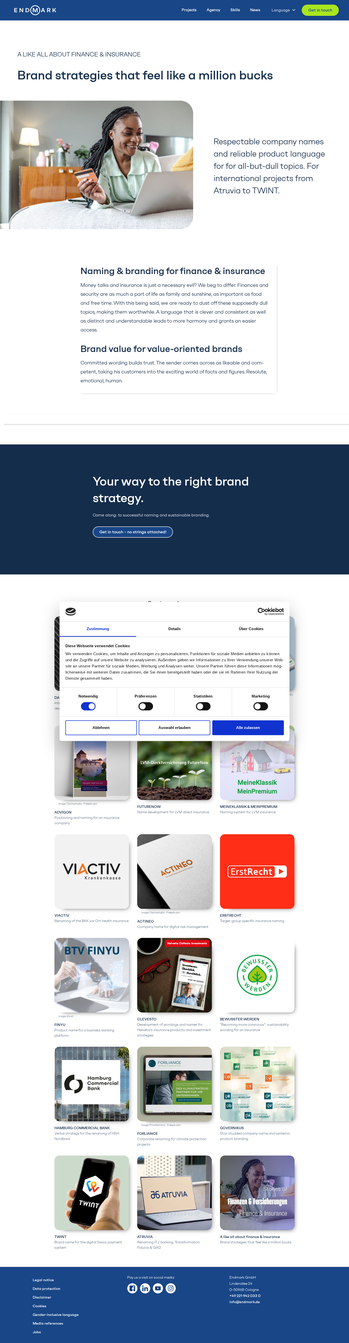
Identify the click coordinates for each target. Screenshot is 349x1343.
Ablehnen (101, 727)
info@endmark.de (244, 1302)
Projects (189, 10)
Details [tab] (174, 629)
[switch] (145, 706)
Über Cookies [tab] (251, 629)
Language (281, 10)
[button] (282, 10)
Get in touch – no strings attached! (132, 531)
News (255, 10)
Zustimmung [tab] (98, 629)
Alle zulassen (248, 727)
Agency (213, 10)
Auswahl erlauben (174, 727)
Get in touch (320, 10)
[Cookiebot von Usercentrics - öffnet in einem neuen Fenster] (261, 612)
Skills (235, 10)
